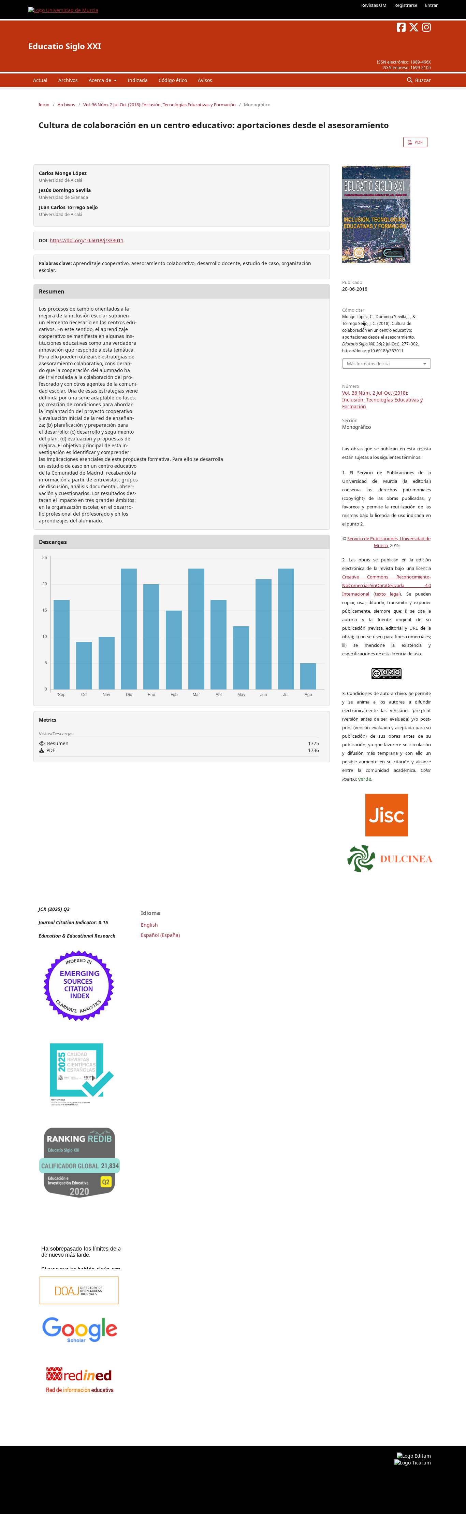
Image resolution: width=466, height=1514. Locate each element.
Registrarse (405, 5)
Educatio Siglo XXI (64, 46)
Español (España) (160, 935)
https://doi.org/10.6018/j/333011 (86, 240)
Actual (40, 80)
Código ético (173, 80)
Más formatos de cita (368, 363)
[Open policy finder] (386, 813)
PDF (418, 142)
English (149, 925)
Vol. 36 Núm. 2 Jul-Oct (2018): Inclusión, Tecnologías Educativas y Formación (159, 104)
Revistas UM (374, 5)
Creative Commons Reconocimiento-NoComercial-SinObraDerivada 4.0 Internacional (386, 585)
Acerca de (101, 80)
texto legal (387, 594)
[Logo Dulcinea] (390, 857)
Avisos (205, 80)
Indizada (138, 80)
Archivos (68, 80)
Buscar (422, 80)
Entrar (431, 5)
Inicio (44, 104)
